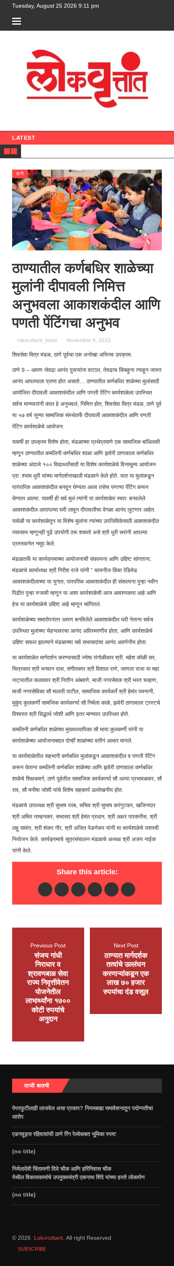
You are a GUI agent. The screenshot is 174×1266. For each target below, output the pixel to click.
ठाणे (20, 173)
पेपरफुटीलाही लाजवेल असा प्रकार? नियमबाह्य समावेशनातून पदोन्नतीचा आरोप (82, 1112)
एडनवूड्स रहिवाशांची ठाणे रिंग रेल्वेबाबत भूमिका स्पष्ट (65, 1134)
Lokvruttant (48, 1238)
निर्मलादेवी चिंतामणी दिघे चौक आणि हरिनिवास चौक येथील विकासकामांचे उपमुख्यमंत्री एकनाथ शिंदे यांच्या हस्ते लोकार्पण (80, 1172)
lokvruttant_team (37, 340)
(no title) (24, 1151)
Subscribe (31, 1249)
